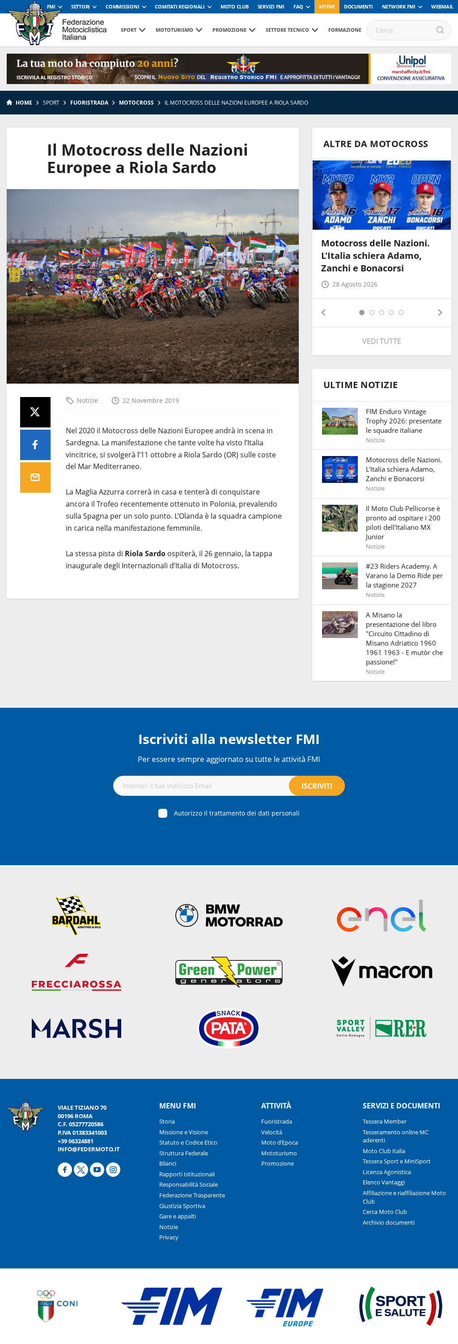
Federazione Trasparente (192, 1195)
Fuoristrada (89, 102)
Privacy (168, 1237)
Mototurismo (174, 29)
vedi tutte (381, 341)
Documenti (358, 6)
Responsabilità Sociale (188, 1184)
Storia (167, 1121)
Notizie (87, 400)
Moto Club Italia (384, 1151)
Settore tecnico (287, 29)
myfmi (327, 6)
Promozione (229, 29)
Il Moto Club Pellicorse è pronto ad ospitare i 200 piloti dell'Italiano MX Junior (403, 522)
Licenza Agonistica (387, 1172)
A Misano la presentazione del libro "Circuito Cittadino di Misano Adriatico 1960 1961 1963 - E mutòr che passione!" (404, 638)
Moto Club (235, 6)
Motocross (136, 102)
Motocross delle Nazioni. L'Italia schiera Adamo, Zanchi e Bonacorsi (375, 255)
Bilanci (167, 1163)
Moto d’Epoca (279, 1142)
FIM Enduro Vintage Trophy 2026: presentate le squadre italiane (403, 421)
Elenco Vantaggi (384, 1182)
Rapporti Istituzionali (187, 1174)
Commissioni (122, 6)
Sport (128, 29)
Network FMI (399, 6)
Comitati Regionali (180, 6)
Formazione (344, 29)
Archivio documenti (389, 1222)
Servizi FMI (271, 6)
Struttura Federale (183, 1153)
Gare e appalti (177, 1216)
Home (24, 102)
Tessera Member (385, 1121)
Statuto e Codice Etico (188, 1142)
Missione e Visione (183, 1132)
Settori (80, 6)
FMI (51, 6)
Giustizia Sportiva (182, 1206)
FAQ (298, 6)
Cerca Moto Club (385, 1212)
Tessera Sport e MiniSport (397, 1161)
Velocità (271, 1132)
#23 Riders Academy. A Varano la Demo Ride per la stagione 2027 (404, 575)
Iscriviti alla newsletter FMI (229, 739)
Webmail (442, 6)
